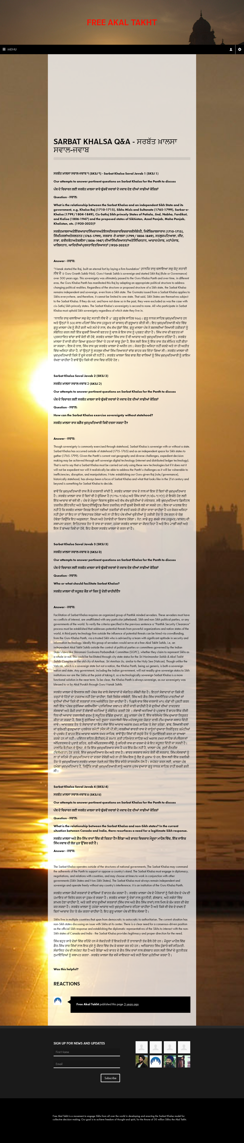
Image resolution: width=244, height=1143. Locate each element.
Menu (12, 49)
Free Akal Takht (122, 22)
